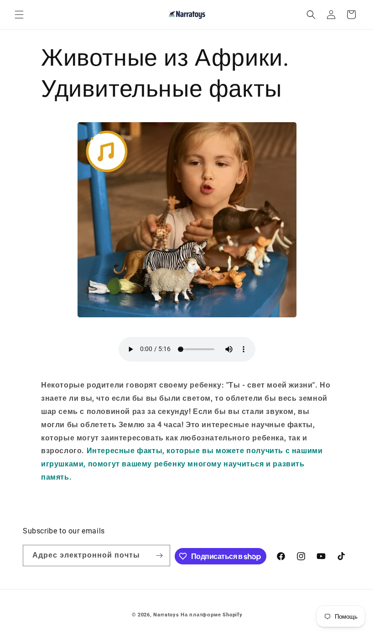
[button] (19, 15)
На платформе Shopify (211, 615)
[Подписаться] (160, 555)
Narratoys (166, 615)
